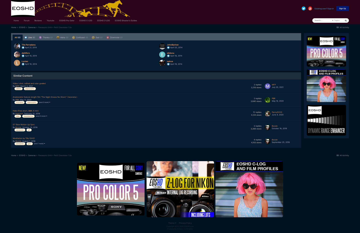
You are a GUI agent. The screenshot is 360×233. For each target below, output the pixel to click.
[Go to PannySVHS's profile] (267, 113)
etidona (170, 53)
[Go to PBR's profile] (267, 100)
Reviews (38, 20)
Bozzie (18, 127)
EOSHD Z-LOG (103, 20)
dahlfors (26, 53)
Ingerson (19, 113)
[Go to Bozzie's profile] (267, 127)
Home (16, 20)
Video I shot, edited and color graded (29, 83)
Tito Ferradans (29, 45)
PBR (17, 100)
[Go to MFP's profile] (267, 86)
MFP (17, 86)
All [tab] (18, 37)
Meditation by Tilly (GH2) (24, 138)
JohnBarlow (173, 45)
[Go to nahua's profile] (162, 63)
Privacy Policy (185, 223)
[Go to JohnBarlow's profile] (162, 46)
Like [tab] (31, 37)
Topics (336, 20)
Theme (171, 223)
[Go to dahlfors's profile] (17, 55)
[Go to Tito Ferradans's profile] (17, 46)
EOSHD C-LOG (85, 20)
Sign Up (342, 8)
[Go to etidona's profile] (162, 55)
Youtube (50, 20)
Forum (26, 20)
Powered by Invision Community (180, 229)
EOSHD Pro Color (66, 20)
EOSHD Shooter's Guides (126, 20)
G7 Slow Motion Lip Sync (24, 124)
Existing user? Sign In (324, 8)
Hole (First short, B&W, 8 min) (26, 111)
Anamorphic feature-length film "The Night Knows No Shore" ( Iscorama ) (45, 97)
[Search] (346, 20)
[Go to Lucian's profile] (17, 63)
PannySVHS (277, 112)
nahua (170, 61)
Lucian (25, 61)
